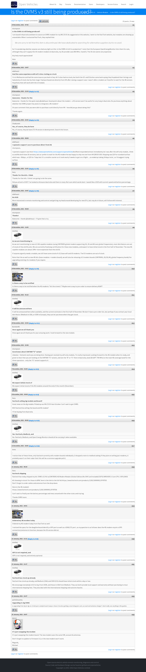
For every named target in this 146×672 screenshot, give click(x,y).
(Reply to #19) (33, 539)
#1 (133, 25)
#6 (133, 169)
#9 (133, 227)
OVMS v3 (92, 12)
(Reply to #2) (34, 91)
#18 (133, 467)
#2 (133, 68)
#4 (133, 120)
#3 (133, 91)
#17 (133, 446)
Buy (60, 4)
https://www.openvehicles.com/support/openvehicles (53, 152)
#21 (133, 564)
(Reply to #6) (34, 191)
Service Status (113, 4)
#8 (133, 209)
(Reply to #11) (34, 323)
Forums (68, 4)
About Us (53, 4)
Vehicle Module (102, 12)
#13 (133, 345)
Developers (100, 4)
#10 (133, 269)
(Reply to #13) (33, 369)
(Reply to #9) (34, 269)
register (21, 20)
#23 (133, 615)
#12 (133, 323)
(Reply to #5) (34, 169)
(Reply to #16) (34, 446)
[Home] (15, 4)
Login (131, 4)
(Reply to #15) (34, 420)
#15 (133, 394)
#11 (133, 295)
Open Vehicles (28, 4)
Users (91, 4)
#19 (133, 506)
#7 (133, 191)
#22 (133, 596)
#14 (133, 369)
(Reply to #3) (34, 120)
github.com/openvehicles (91, 665)
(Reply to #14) (33, 394)
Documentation (80, 4)
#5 (133, 138)
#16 (133, 420)
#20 (133, 539)
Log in (13, 20)
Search (123, 4)
